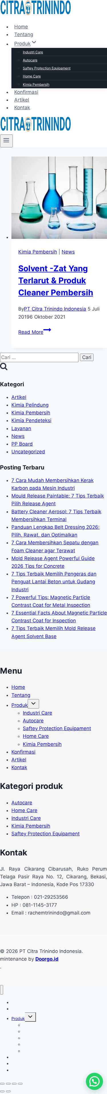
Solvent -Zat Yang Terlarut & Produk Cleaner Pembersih (55, 280)
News (68, 252)
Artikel (21, 100)
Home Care (32, 76)
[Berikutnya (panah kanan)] (8, 1091)
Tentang (23, 34)
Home (21, 27)
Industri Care (33, 52)
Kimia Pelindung (30, 405)
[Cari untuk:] (40, 357)
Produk (19, 705)
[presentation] (59, 199)
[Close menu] (1, 989)
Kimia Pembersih (36, 84)
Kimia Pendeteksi (31, 420)
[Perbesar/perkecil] (2, 1084)
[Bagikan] (14, 1084)
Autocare (30, 60)
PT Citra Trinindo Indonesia (55, 309)
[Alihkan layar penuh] (8, 1084)
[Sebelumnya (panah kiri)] (2, 1091)
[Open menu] (6, 140)
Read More (34, 332)
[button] (94, 1081)
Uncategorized (28, 452)
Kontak (22, 107)
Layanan (21, 428)
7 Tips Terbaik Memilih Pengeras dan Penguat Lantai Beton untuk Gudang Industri (53, 581)
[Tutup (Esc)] (20, 1084)
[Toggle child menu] (33, 704)
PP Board (22, 444)
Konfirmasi (26, 92)
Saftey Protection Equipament (46, 68)
